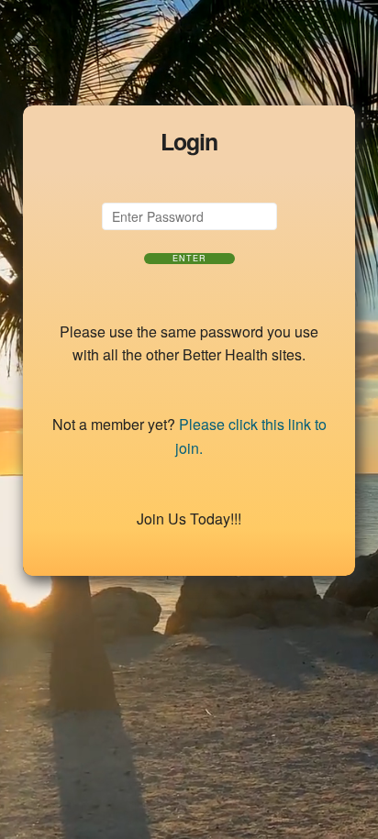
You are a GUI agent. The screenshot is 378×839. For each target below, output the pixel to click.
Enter (189, 258)
